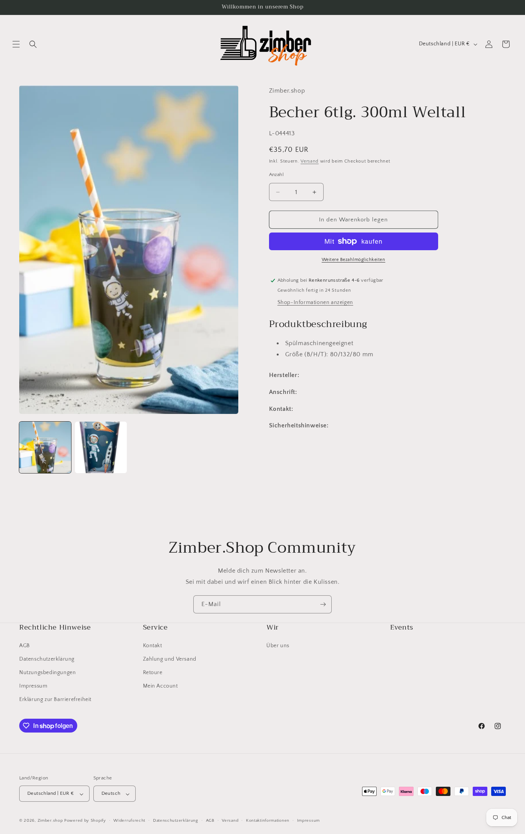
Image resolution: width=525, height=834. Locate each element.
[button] (16, 44)
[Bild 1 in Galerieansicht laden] (45, 447)
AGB (24, 645)
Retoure (153, 673)
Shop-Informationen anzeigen (315, 302)
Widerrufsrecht (129, 821)
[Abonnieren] (322, 604)
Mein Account (160, 686)
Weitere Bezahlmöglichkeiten (353, 259)
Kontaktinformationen (267, 821)
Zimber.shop (50, 821)
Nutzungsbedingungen (47, 673)
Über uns (277, 645)
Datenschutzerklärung (47, 659)
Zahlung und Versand (169, 659)
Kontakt (152, 645)
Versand (310, 161)
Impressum (33, 686)
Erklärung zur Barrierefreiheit (55, 699)
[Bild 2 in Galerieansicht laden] (101, 447)
